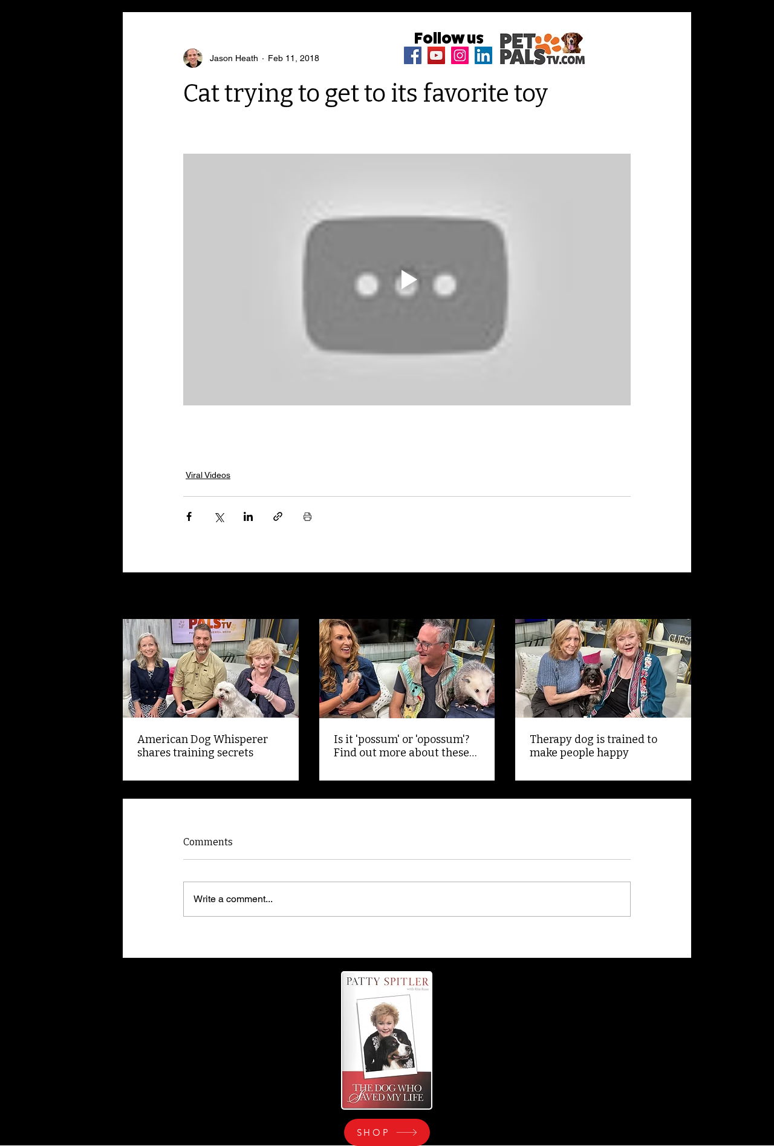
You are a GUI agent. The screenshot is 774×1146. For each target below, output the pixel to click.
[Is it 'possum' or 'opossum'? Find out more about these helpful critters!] (407, 668)
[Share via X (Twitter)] (218, 516)
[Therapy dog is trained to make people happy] (603, 668)
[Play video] (407, 279)
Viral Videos (208, 475)
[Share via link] (278, 516)
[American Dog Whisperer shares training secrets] (211, 668)
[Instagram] (460, 55)
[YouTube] (436, 55)
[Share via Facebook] (189, 516)
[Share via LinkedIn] (248, 516)
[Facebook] (412, 55)
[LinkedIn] (483, 55)
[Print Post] (307, 516)
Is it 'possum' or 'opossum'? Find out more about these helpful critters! (401, 746)
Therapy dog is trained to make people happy (593, 746)
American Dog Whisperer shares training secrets (202, 746)
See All (678, 596)
